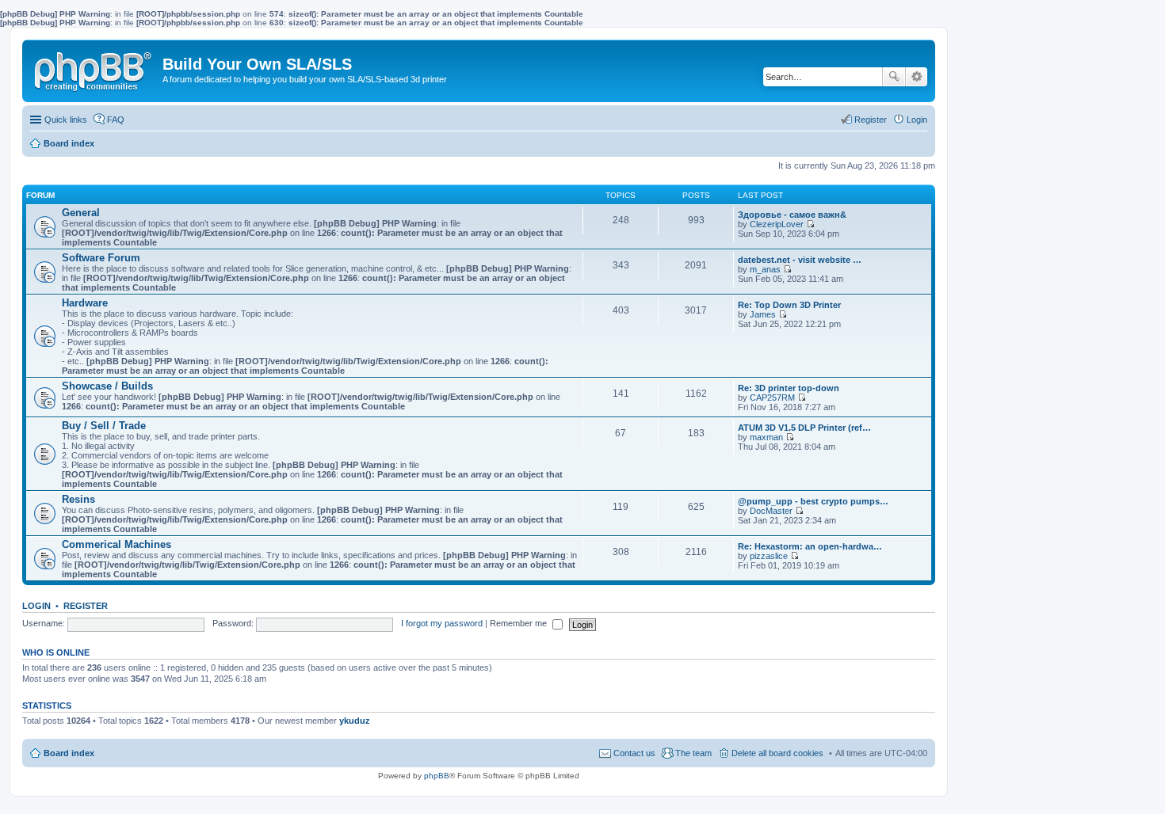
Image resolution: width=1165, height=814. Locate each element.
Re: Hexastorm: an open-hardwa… (810, 546)
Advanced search (916, 76)
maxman (766, 437)
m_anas (765, 269)
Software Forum (101, 258)
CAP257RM (772, 397)
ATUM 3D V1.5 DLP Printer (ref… (804, 427)
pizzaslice (769, 556)
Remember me (519, 623)
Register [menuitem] (870, 119)
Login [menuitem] (917, 119)
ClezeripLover (777, 224)
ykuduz (354, 720)
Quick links (65, 119)
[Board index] (94, 68)
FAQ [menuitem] (115, 119)
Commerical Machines (116, 544)
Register (85, 605)
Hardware (85, 303)
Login (36, 605)
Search (894, 76)
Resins (78, 499)
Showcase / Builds (107, 386)
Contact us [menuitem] (634, 753)
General (81, 213)
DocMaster (771, 510)
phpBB (436, 775)
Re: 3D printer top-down (788, 388)
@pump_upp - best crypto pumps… (813, 501)
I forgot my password (442, 623)
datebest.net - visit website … (799, 259)
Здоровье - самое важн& (792, 214)
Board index (69, 753)
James (763, 314)
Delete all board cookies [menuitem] (777, 753)
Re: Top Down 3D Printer (789, 305)
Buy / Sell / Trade (104, 426)
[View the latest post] (810, 224)
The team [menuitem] (693, 753)
